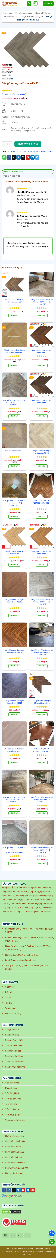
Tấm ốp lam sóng (13, 1098)
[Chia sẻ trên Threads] (23, 157)
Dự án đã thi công (13, 1013)
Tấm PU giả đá (12, 1093)
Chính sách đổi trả (13, 1146)
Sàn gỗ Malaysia (42, 13)
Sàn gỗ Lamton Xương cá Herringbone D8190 (41, 452)
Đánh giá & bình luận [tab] (13, 172)
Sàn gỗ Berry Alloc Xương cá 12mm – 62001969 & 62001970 (42, 601)
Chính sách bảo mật (14, 1157)
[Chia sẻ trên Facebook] (9, 157)
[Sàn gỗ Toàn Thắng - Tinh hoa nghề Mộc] (13, 3)
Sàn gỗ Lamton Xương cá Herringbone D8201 (14, 651)
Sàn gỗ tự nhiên (12, 1029)
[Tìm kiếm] (29, 3)
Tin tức (8, 997)
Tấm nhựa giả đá (12, 1115)
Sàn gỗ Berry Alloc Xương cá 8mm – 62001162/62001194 (14, 850)
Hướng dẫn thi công (14, 1173)
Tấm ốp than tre (12, 1109)
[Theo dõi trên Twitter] (18, 1190)
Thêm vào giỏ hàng (28, 144)
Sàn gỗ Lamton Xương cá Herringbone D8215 (14, 702)
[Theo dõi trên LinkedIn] (28, 1190)
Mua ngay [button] (14, 315)
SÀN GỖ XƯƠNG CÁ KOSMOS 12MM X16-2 (42, 750)
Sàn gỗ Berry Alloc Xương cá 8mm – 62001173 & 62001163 (14, 503)
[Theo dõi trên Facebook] (4, 1190)
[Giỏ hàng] (35, 3)
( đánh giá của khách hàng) (14, 94)
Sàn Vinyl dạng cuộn (14, 1061)
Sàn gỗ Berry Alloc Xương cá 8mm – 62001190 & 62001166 (42, 799)
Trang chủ (7, 13)
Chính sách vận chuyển (15, 1162)
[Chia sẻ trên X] (14, 157)
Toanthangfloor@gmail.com (23, 960)
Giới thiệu (9, 987)
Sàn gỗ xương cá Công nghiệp (40, 151)
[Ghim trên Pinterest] (28, 157)
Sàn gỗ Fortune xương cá (31, 16)
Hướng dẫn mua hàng (14, 1136)
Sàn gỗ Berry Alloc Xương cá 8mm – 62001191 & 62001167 (42, 652)
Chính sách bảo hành (14, 1152)
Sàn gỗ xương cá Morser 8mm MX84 (41, 552)
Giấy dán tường (12, 1082)
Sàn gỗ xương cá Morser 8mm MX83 (41, 401)
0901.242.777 (19, 955)
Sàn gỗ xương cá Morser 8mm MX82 (41, 351)
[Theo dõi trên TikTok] (14, 1190)
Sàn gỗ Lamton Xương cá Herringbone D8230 (14, 600)
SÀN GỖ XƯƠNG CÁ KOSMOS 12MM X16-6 (42, 502)
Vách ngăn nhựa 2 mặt (15, 1120)
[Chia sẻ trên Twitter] (18, 157)
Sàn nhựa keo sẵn (13, 1051)
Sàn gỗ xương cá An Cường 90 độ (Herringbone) (14, 351)
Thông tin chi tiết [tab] (12, 176)
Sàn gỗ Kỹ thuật (12, 1035)
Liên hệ (8, 992)
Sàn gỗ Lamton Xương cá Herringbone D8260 (14, 750)
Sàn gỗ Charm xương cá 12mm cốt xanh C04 (14, 300)
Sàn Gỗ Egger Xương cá (14, 451)
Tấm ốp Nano (11, 1104)
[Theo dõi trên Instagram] (9, 1190)
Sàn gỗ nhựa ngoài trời (15, 1067)
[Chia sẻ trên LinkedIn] (32, 157)
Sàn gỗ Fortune (10, 16)
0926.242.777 (33, 955)
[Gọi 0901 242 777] (51, 1241)
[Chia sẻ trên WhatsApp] (4, 157)
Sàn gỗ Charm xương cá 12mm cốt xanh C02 (42, 702)
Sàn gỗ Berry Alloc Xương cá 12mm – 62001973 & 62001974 (42, 850)
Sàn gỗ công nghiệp (23, 13)
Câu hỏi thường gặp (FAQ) (16, 1168)
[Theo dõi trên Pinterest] (23, 1190)
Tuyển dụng (10, 1008)
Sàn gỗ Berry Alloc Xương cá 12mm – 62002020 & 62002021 (14, 402)
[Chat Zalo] (51, 1233)
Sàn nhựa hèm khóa (14, 1056)
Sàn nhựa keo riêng (14, 1045)
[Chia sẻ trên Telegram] (37, 157)
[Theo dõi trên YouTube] (32, 1190)
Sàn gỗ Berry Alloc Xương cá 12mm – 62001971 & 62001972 (14, 799)
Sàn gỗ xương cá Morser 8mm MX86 (14, 552)
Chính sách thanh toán (15, 1141)
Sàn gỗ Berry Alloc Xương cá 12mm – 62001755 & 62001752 (42, 301)
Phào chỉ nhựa (11, 1088)
